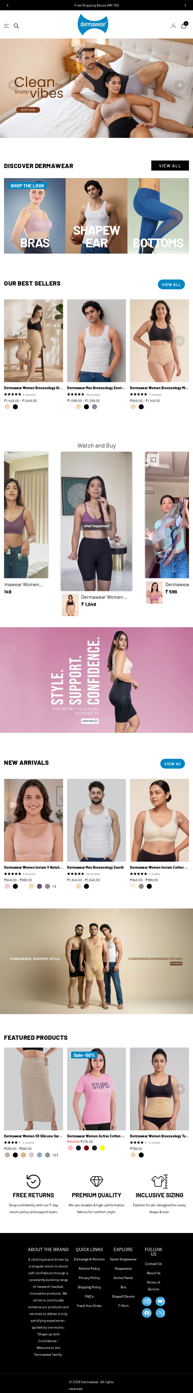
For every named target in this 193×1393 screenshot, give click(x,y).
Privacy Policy (89, 1278)
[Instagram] (147, 1301)
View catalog (7, 25)
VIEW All (172, 763)
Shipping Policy (89, 1287)
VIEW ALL (170, 165)
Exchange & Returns (89, 1259)
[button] (13, 85)
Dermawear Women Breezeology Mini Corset (159, 388)
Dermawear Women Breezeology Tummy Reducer (159, 1136)
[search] (16, 26)
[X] (160, 1313)
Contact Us (153, 1263)
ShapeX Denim (123, 1296)
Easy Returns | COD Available (96, 5)
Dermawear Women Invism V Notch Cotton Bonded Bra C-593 (33, 867)
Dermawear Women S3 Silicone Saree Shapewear (33, 1136)
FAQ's (89, 1296)
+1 (54, 886)
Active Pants (123, 1278)
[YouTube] (160, 1301)
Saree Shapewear (123, 1259)
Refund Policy (89, 1268)
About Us (154, 1273)
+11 (55, 1155)
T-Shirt (123, 1305)
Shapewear (123, 1268)
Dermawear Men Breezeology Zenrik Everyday (96, 388)
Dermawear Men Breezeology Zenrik (95, 867)
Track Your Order (89, 1305)
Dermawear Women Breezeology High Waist (33, 388)
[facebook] (147, 1313)
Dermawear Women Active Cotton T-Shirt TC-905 (96, 1136)
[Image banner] (96, 85)
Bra (123, 1287)
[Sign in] (173, 26)
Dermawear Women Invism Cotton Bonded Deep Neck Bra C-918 (159, 867)
